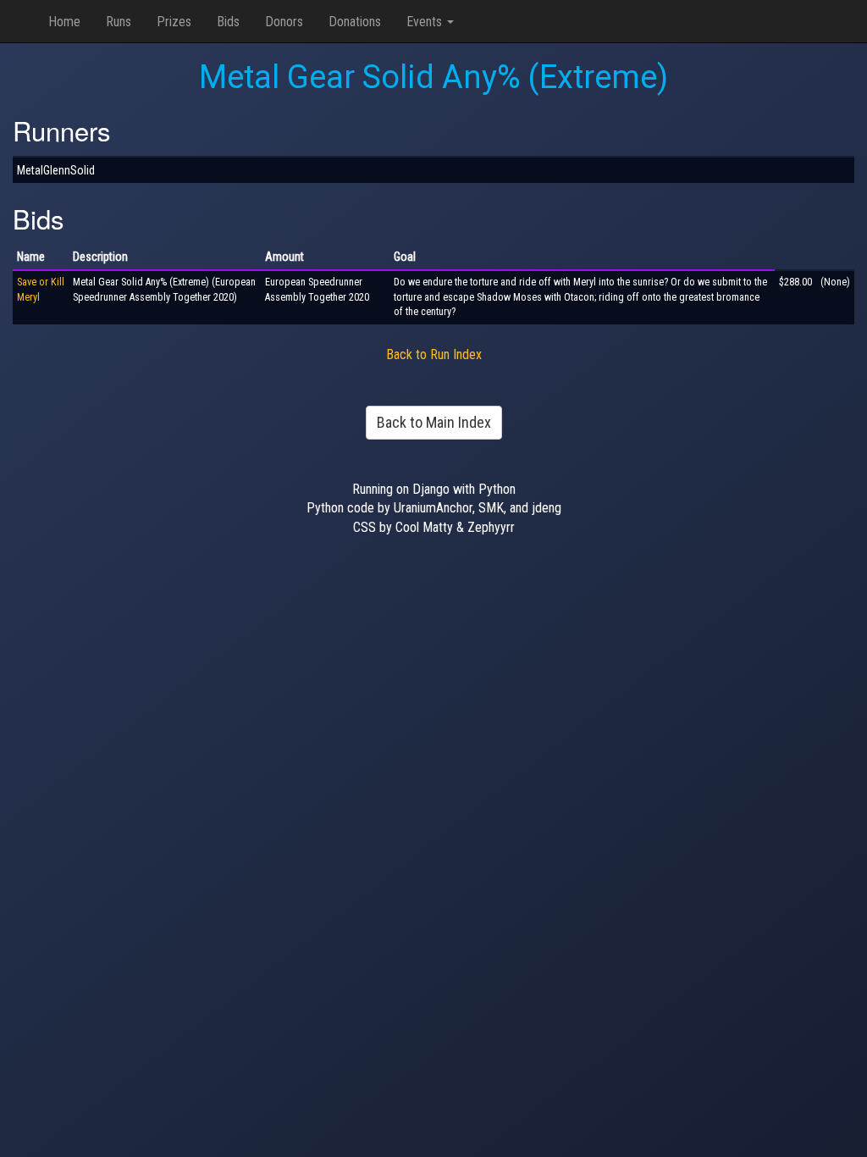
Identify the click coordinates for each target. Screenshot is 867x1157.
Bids (228, 22)
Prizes (174, 22)
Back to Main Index (434, 422)
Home (64, 22)
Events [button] (425, 22)
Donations (355, 22)
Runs (118, 22)
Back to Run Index (434, 354)
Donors (284, 22)
